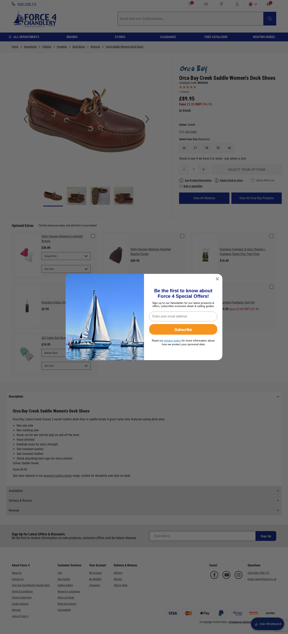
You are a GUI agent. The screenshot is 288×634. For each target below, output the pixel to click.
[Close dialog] (217, 278)
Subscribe (183, 329)
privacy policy (172, 340)
